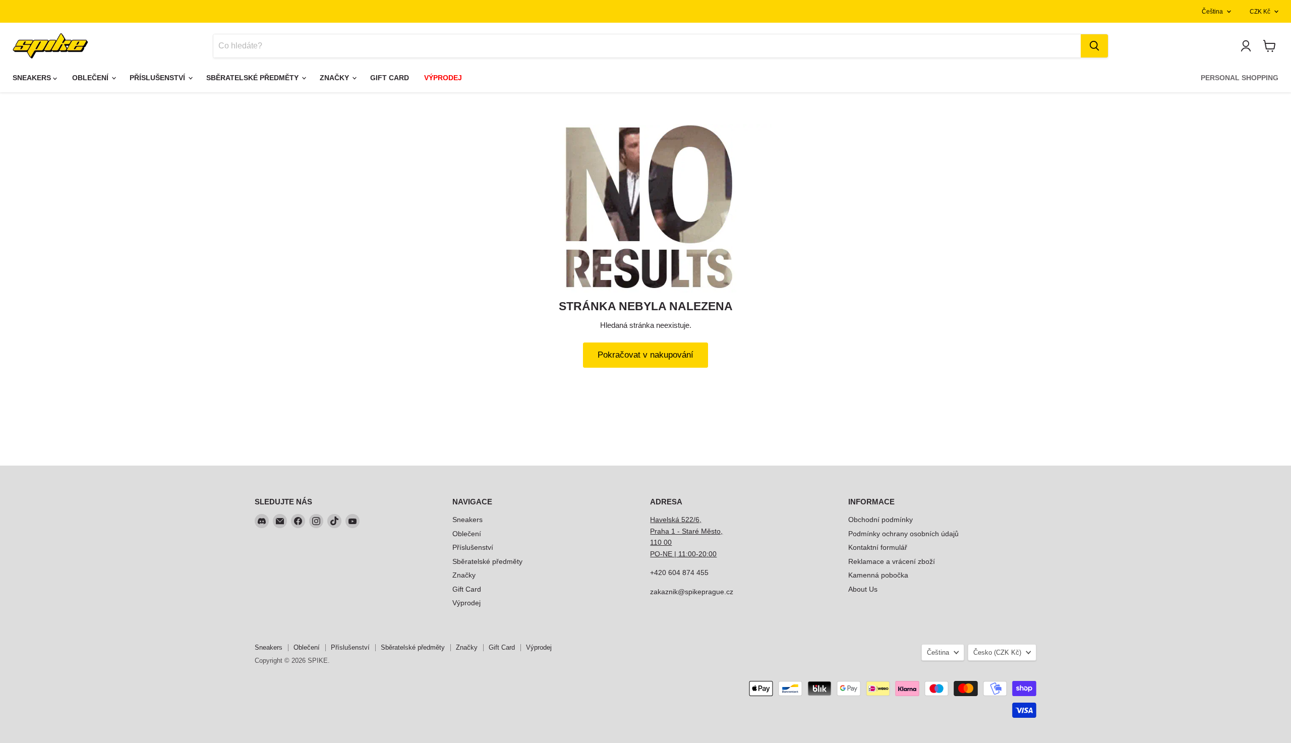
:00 (712, 554)
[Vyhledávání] (1094, 46)
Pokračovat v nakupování (645, 355)
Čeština (1212, 11)
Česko (997, 652)
